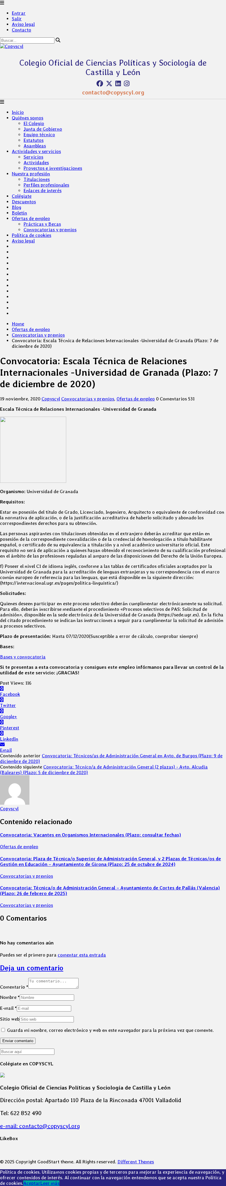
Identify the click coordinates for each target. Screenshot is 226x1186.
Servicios (33, 157)
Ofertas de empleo (31, 218)
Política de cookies (31, 235)
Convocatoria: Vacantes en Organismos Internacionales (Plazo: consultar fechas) (90, 835)
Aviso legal (23, 24)
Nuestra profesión (31, 174)
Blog (16, 207)
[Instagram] (126, 83)
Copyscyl (50, 399)
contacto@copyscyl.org (113, 92)
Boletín (19, 213)
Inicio (18, 112)
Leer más (49, 1183)
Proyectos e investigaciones (53, 168)
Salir (17, 18)
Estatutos (34, 140)
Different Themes (135, 1162)
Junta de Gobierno (43, 129)
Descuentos (24, 201)
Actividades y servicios (36, 151)
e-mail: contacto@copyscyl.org (40, 1126)
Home (18, 324)
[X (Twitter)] (109, 83)
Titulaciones (37, 179)
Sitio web (9, 1019)
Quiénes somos (27, 118)
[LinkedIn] (118, 83)
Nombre (10, 997)
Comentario (14, 987)
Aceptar (31, 1183)
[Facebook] (100, 83)
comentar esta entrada (82, 955)
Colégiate (21, 196)
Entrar (19, 13)
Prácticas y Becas (42, 224)
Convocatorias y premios (50, 229)
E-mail (8, 1008)
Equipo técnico (39, 134)
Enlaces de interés (43, 190)
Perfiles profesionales (46, 185)
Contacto (21, 30)
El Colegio (34, 123)
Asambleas (35, 146)
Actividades (36, 162)
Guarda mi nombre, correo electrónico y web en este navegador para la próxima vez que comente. (110, 1030)
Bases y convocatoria (23, 657)
